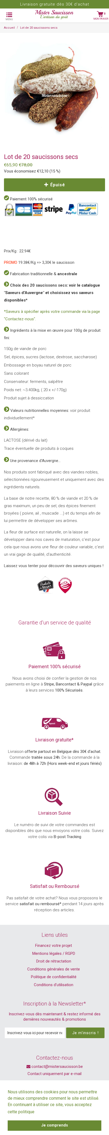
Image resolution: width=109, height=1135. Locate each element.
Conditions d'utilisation (53, 984)
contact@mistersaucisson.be (56, 1066)
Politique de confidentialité (53, 976)
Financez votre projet (53, 945)
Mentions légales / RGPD (53, 953)
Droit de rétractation (53, 961)
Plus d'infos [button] (47, 1111)
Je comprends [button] (54, 1125)
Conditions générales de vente (53, 969)
